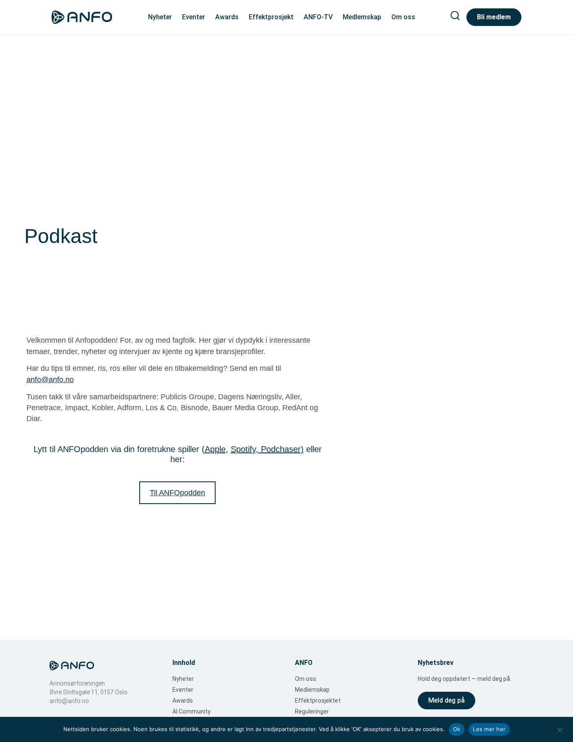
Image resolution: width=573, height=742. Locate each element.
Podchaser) (281, 449)
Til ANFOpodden (177, 493)
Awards (227, 17)
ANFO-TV (318, 17)
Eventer (193, 17)
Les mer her (489, 729)
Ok (457, 729)
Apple (215, 449)
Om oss (403, 17)
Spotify (243, 449)
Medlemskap (362, 17)
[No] (559, 729)
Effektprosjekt (271, 17)
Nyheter (160, 17)
